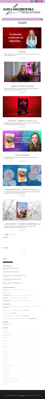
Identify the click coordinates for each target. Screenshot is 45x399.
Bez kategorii (6, 332)
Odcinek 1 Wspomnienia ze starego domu (11, 268)
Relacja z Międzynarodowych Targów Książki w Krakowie (15, 318)
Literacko (5, 351)
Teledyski (5, 376)
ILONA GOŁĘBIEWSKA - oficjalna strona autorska (16, 395)
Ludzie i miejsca (6, 354)
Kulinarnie (5, 346)
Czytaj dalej (22, 58)
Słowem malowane (7, 370)
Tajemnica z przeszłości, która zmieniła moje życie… (13, 282)
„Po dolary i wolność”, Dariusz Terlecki (15, 289)
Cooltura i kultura (7, 335)
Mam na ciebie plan (22, 155)
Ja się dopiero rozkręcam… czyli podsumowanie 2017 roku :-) (15, 275)
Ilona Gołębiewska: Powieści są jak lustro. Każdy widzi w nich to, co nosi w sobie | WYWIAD (22, 306)
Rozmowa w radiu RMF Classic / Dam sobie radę (13, 315)
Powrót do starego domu (8, 365)
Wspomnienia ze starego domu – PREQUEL (11, 378)
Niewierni (22, 52)
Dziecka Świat (6, 338)
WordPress (22, 396)
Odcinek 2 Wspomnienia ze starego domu (11, 271)
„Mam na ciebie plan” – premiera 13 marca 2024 (22, 189)
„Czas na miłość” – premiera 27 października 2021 (22, 224)
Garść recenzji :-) (6, 313)
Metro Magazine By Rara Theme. (31, 395)
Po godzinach (6, 362)
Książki (4, 343)
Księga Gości (9, 292)
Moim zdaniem (6, 357)
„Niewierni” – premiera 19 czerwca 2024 (22, 120)
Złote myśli (5, 384)
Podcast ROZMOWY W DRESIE (22, 86)
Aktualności (5, 330)
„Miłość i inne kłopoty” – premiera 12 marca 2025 (13, 310)
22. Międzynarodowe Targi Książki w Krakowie (12, 279)
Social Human (6, 373)
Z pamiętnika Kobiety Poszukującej (10, 381)
